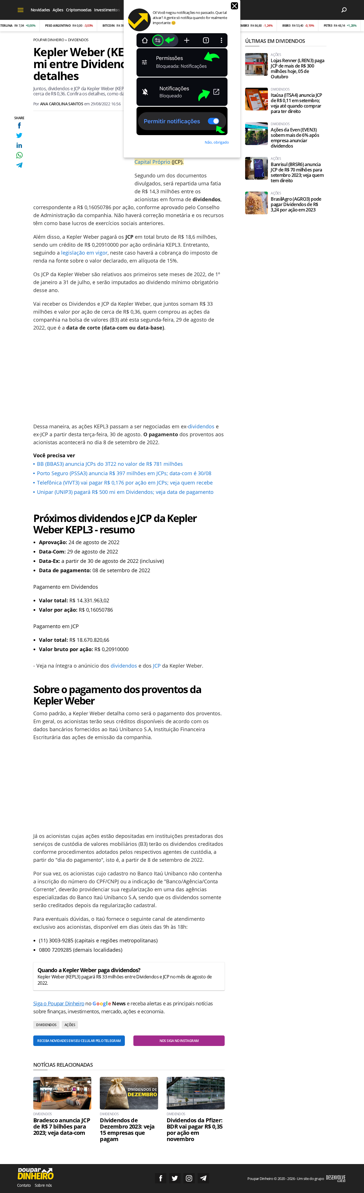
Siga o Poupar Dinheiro (58, 1003)
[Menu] (20, 10)
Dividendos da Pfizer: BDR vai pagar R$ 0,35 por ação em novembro (195, 1129)
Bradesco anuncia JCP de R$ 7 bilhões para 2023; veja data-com (61, 1126)
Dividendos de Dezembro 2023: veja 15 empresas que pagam (127, 1129)
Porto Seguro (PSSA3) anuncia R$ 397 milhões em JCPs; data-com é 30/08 (124, 473)
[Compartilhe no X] (19, 135)
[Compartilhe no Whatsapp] (19, 155)
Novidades (40, 9)
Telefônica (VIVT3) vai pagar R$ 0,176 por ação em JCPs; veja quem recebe (125, 482)
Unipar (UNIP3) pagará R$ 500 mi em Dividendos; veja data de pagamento (125, 492)
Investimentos (107, 9)
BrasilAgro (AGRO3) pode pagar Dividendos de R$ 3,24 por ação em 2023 (296, 204)
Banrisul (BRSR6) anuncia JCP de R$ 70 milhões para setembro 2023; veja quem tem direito (297, 172)
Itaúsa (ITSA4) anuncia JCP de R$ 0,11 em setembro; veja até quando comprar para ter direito (296, 103)
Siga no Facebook (160, 1178)
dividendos (201, 426)
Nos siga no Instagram (179, 1040)
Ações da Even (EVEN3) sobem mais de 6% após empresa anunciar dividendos (295, 138)
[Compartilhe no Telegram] (19, 165)
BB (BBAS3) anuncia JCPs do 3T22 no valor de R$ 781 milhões (110, 464)
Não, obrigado (217, 142)
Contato (24, 1185)
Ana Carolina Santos (61, 103)
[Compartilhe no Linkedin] (19, 145)
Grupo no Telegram (203, 1178)
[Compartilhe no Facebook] (19, 125)
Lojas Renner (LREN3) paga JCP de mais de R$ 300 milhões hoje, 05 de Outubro (297, 68)
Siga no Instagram (189, 1178)
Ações (58, 9)
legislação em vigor (84, 252)
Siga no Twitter (175, 1178)
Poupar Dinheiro (48, 39)
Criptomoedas (78, 9)
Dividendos (78, 39)
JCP (157, 665)
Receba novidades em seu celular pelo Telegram (79, 1040)
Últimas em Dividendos (275, 40)
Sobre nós (43, 1185)
